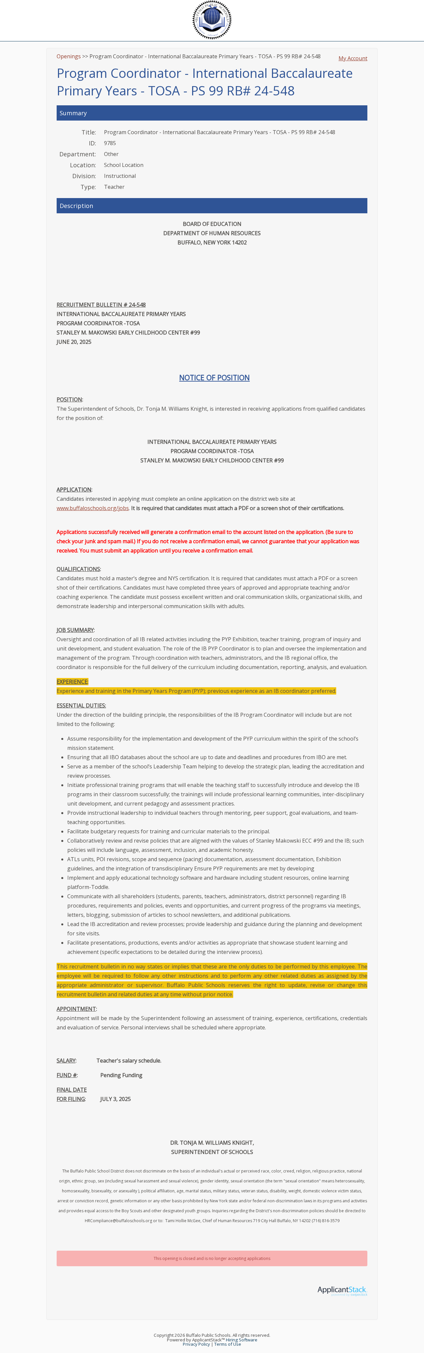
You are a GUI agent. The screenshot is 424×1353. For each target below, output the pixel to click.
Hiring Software (241, 1340)
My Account (353, 58)
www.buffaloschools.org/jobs (93, 508)
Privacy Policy (196, 1344)
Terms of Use (227, 1344)
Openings (69, 56)
